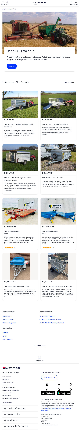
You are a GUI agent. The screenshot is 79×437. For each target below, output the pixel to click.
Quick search (13, 420)
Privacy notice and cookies (10, 390)
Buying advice (13, 414)
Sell (7, 4)
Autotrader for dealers (17, 426)
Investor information (8, 387)
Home (4, 9)
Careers (5, 385)
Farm (10, 9)
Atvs (4, 336)
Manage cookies (7, 402)
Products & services (16, 408)
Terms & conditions (8, 393)
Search (76, 4)
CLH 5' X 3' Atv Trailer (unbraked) (52, 323)
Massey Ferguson (9, 323)
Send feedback (49, 377)
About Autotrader (8, 382)
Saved (72, 4)
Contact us (5, 379)
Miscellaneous (7, 319)
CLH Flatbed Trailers (47, 316)
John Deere (6, 316)
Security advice (7, 377)
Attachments (7, 339)
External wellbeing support (10, 398)
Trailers (5, 333)
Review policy (6, 395)
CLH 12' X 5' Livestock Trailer (50, 319)
